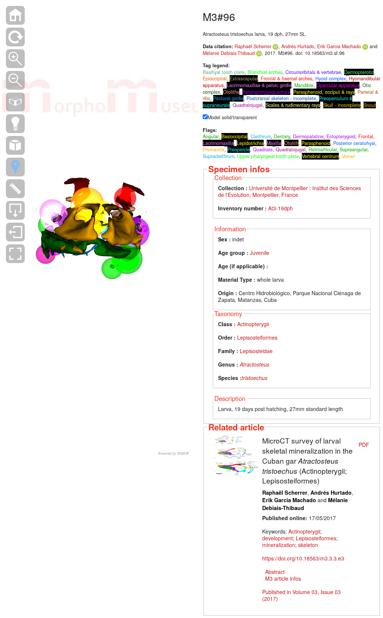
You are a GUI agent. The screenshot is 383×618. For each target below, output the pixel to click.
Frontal (365, 136)
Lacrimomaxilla (218, 143)
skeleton (308, 545)
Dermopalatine (308, 136)
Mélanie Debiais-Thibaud (229, 53)
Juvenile (259, 252)
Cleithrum (261, 136)
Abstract (275, 571)
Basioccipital (234, 136)
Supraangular (353, 149)
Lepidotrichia (250, 143)
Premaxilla (213, 149)
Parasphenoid (315, 143)
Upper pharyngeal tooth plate (268, 156)
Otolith (291, 143)
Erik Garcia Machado (339, 46)
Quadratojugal (291, 149)
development (277, 538)
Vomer (348, 156)
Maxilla (274, 143)
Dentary (282, 136)
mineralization (278, 545)
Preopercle (238, 149)
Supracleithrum (218, 156)
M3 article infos (283, 578)
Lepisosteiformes (257, 337)
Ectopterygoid (341, 136)
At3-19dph (280, 208)
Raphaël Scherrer (253, 46)
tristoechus (254, 377)
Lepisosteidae (256, 351)
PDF (364, 444)
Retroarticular (323, 149)
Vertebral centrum (320, 156)
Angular (210, 136)
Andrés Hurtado (297, 46)
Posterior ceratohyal (354, 143)
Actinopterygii (253, 324)
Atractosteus (254, 364)
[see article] (236, 455)
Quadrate (263, 149)
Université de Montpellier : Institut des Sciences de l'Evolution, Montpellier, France (289, 191)
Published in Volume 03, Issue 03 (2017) (301, 595)
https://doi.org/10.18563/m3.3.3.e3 (303, 558)
